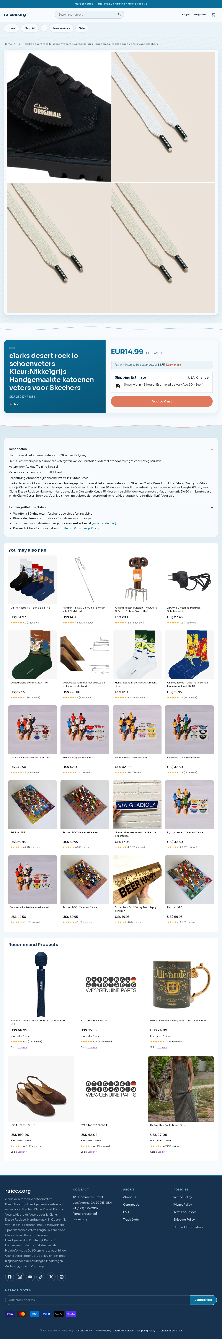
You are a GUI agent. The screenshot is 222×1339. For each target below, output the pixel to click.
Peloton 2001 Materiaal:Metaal (80, 907)
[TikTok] (40, 1277)
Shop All (29, 28)
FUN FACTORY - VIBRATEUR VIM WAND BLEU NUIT (38, 1022)
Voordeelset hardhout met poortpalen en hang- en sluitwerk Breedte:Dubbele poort (84, 684)
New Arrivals (61, 28)
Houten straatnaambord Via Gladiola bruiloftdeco (135, 834)
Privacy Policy (182, 1205)
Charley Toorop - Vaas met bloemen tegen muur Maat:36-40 (187, 684)
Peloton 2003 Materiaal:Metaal (80, 832)
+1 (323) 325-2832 (85, 1208)
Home (11, 28)
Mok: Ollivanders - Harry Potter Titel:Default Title (178, 1020)
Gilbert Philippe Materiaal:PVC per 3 (31, 757)
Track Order (131, 1219)
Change (202, 378)
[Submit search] (119, 15)
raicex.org (15, 14)
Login (185, 14)
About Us (129, 1197)
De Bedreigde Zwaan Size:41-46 (29, 682)
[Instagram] (20, 1277)
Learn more (173, 364)
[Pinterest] (61, 1277)
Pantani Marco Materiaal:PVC (131, 757)
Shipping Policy (184, 1219)
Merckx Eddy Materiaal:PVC (78, 757)
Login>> (22, 1047)
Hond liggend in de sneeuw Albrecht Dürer (136, 684)
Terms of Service (184, 1212)
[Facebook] (9, 1277)
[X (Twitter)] (51, 1277)
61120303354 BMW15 (93, 1020)
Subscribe (203, 1300)
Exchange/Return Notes (27, 507)
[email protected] (104, 523)
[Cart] (213, 14)
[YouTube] (30, 1277)
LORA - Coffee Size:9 (22, 1125)
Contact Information (188, 1227)
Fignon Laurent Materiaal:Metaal (185, 832)
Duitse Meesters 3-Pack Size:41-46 (30, 607)
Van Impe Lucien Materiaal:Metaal (29, 907)
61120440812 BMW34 (93, 1125)
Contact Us (131, 1205)
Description (18, 449)
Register (200, 14)
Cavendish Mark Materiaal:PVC (184, 757)
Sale (82, 28)
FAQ (126, 1212)
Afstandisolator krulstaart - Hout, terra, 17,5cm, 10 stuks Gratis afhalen (136, 609)
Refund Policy (182, 1197)
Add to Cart (162, 401)
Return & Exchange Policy (81, 528)
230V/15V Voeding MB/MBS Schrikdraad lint (184, 609)
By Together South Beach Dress (168, 1125)
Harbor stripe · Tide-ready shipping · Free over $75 (111, 3)
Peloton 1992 (17, 832)
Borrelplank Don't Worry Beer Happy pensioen (136, 909)
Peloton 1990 (174, 907)
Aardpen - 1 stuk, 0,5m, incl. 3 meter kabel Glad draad (84, 609)
